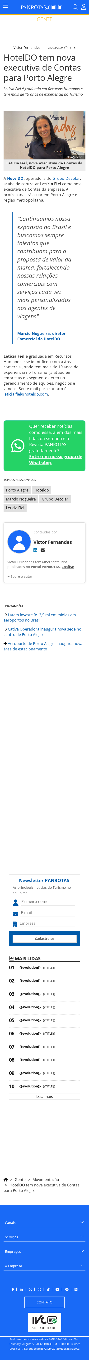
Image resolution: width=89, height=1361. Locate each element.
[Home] (6, 1179)
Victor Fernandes (27, 47)
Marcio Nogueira (21, 499)
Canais (10, 1222)
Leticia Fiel (15, 507)
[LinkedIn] (35, 550)
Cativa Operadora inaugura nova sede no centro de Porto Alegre (42, 631)
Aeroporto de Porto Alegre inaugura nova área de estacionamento (43, 646)
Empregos (13, 1251)
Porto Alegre (17, 490)
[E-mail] (43, 550)
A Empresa (13, 1266)
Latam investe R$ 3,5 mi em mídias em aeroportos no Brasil (40, 617)
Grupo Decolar (66, 178)
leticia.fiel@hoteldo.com (26, 394)
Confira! (68, 566)
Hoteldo (41, 490)
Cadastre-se (44, 938)
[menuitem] (44, 1221)
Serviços (11, 1237)
